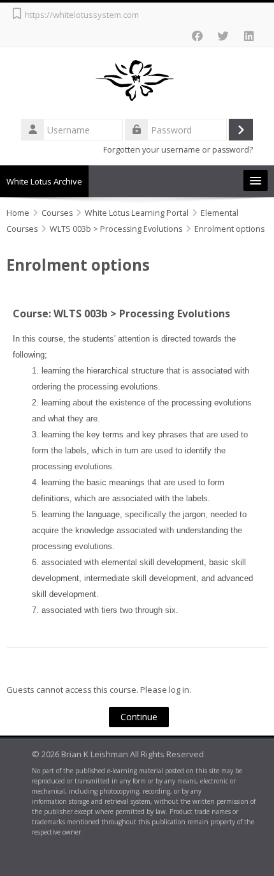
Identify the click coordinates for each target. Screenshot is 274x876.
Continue (138, 717)
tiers (109, 610)
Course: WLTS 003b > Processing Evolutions (121, 313)
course (50, 339)
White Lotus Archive (44, 181)
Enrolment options (229, 228)
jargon (194, 514)
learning (55, 370)
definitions (50, 498)
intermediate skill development (140, 578)
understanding (202, 530)
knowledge (94, 530)
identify (198, 450)
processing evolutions (118, 386)
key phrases (164, 434)
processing (191, 402)
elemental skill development (152, 562)
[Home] (137, 81)
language (103, 514)
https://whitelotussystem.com (82, 14)
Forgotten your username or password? (178, 149)
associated (212, 370)
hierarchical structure (125, 370)
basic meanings (116, 482)
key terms (105, 434)
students (98, 339)
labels (76, 450)
